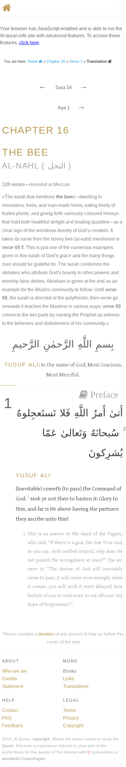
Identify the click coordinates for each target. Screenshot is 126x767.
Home (33, 61)
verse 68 (11, 247)
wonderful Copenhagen (23, 758)
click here (29, 42)
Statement (12, 686)
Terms (69, 710)
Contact (10, 710)
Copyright (73, 725)
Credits (9, 678)
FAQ (6, 717)
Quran (8, 746)
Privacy (71, 717)
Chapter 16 (56, 61)
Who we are (14, 671)
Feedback (12, 725)
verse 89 (112, 306)
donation (46, 633)
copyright (41, 739)
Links (68, 678)
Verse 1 (75, 61)
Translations (75, 686)
